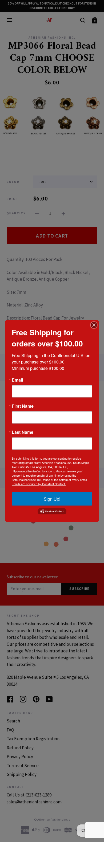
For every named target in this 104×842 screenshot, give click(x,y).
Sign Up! (52, 499)
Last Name (22, 432)
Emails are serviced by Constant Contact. (39, 484)
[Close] (94, 325)
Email (17, 380)
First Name (23, 406)
